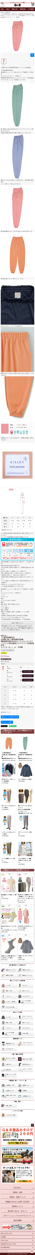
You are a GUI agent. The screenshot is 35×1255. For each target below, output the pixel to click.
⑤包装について (17, 1206)
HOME (2, 12)
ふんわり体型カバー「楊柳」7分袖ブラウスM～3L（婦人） (25, 860)
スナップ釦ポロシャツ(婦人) (25, 779)
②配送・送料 (17, 1192)
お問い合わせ (4, 1240)
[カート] (32, 3)
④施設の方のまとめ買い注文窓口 (17, 1202)
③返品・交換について (17, 1197)
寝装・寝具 (17, 1101)
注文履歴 (31, 9)
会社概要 (3, 1237)
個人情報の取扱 (5, 1247)
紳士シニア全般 (17, 1012)
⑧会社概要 (17, 1220)
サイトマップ (4, 1251)
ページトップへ (32, 1125)
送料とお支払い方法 (6, 1233)
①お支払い (17, 1188)
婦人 (2, 9)
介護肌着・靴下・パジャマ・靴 (17, 1080)
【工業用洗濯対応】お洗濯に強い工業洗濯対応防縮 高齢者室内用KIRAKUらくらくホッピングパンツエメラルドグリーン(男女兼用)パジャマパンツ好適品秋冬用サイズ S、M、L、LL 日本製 (25, 760)
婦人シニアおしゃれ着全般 (17, 980)
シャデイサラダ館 (17, 1111)
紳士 (7, 9)
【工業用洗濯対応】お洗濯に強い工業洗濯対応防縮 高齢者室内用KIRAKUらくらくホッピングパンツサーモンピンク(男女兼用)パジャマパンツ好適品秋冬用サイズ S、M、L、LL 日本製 (9, 760)
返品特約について (6, 712)
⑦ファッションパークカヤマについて (17, 1216)
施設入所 (15, 9)
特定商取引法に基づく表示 (8, 1244)
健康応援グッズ (17, 1038)
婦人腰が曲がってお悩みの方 (17, 965)
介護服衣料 (7, 12)
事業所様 (23, 9)
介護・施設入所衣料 (17, 1054)
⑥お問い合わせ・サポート (17, 1211)
